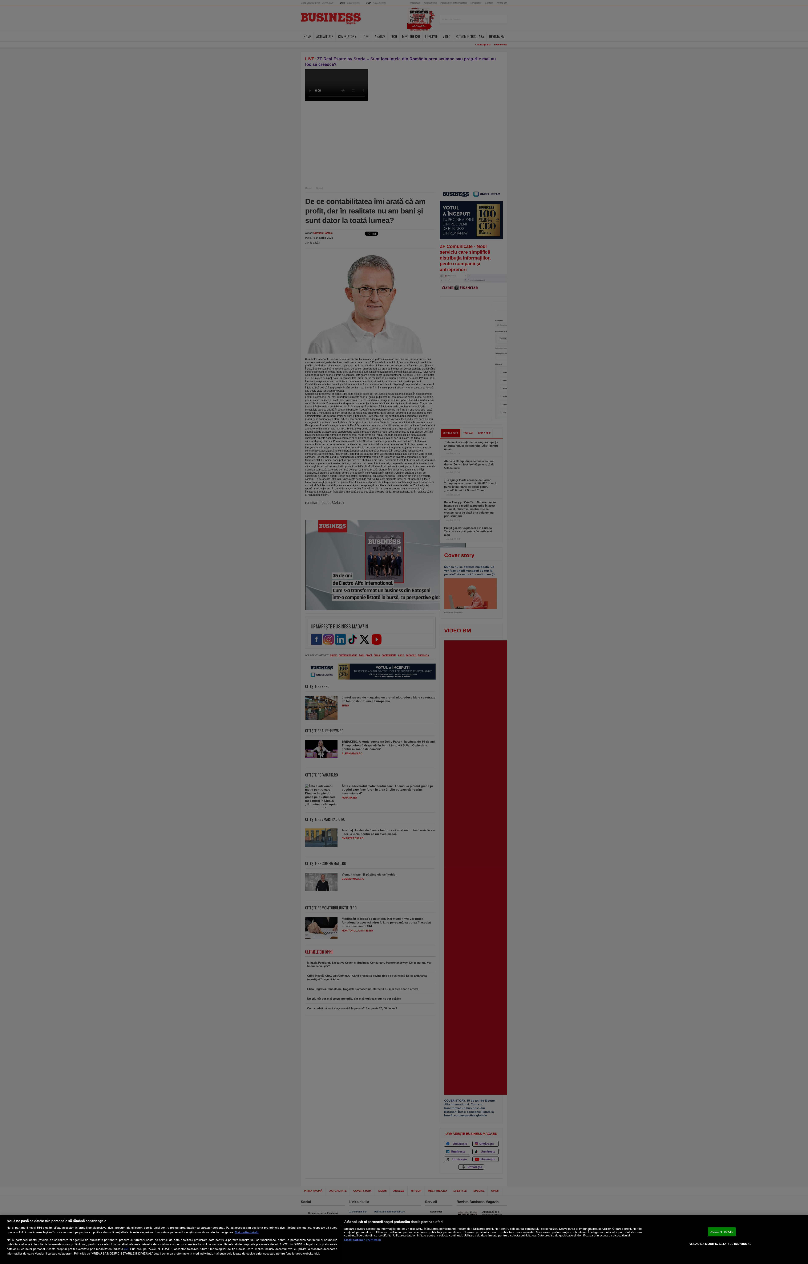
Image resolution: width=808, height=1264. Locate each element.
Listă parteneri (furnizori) (362, 1239)
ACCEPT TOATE (722, 1232)
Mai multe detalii (246, 1232)
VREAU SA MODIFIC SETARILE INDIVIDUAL (720, 1243)
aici (126, 1249)
